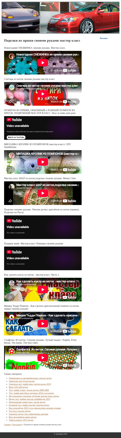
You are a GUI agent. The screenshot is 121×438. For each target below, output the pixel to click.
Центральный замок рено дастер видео (27, 402)
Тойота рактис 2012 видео (21, 420)
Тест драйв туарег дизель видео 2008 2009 (29, 390)
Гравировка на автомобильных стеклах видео (30, 378)
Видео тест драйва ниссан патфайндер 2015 (29, 399)
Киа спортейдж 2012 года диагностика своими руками (35, 408)
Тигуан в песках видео (20, 411)
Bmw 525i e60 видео (18, 387)
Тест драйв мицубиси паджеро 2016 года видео (31, 393)
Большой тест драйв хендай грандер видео (29, 405)
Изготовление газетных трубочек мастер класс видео (34, 396)
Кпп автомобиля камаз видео (23, 417)
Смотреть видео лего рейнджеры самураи (28, 414)
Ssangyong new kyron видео (22, 381)
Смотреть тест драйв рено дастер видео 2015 (30, 384)
